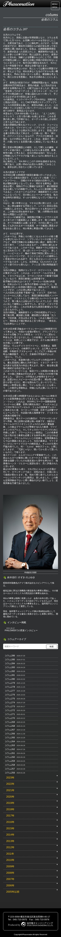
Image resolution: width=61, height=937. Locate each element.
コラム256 (10, 772)
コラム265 (10, 737)
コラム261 (10, 753)
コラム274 (10, 702)
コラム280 (10, 679)
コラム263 (10, 745)
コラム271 (10, 714)
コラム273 (10, 706)
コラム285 (10, 659)
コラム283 (10, 667)
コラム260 (10, 757)
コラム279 (10, 683)
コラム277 (10, 690)
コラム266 (10, 733)
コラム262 (10, 749)
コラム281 (10, 675)
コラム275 (10, 698)
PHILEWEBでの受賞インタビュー (21, 630)
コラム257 (10, 769)
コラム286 (10, 655)
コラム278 (10, 687)
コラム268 (10, 726)
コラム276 (10, 694)
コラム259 (10, 761)
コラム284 (10, 663)
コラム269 (10, 722)
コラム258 (10, 765)
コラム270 (10, 718)
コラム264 (10, 741)
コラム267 (10, 729)
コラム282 (10, 671)
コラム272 (10, 710)
